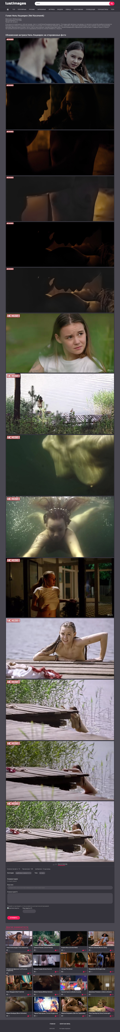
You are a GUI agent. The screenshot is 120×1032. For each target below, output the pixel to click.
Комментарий (11, 892)
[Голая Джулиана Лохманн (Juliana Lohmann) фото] (101, 982)
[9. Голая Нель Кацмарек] (60, 465)
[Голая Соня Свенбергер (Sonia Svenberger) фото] (101, 1004)
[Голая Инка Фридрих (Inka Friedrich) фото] (19, 982)
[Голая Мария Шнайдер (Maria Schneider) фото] (19, 1004)
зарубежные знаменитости (23, 873)
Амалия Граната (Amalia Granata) (71, 992)
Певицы (68, 9)
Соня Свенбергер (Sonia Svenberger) (99, 1013)
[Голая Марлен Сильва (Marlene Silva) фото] (101, 938)
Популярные (22, 9)
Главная (8, 9)
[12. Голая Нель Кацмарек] (60, 648)
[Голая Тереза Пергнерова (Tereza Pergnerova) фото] (46, 1004)
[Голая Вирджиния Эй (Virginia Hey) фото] (101, 960)
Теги (112, 9)
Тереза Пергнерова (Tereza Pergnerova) (46, 1013)
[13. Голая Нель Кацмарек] (60, 710)
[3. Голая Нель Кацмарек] (60, 152)
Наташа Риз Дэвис (67, 969)
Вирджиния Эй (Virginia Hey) (97, 969)
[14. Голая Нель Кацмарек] (60, 770)
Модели (60, 9)
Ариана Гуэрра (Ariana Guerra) (43, 969)
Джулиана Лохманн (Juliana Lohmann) (100, 992)
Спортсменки (78, 9)
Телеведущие (90, 9)
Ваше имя (10, 884)
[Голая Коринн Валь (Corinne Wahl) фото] (73, 938)
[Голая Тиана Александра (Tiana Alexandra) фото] (19, 938)
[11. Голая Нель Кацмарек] (60, 587)
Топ (13, 9)
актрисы (42, 873)
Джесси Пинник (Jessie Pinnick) (43, 947)
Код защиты (26, 908)
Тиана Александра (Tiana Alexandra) (17, 947)
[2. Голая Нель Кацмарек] (60, 107)
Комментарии (12, 879)
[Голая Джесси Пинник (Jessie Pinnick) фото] (46, 938)
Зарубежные (41, 9)
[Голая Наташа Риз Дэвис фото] (73, 960)
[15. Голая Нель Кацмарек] (60, 831)
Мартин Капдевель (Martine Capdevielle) (73, 1013)
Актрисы (52, 9)
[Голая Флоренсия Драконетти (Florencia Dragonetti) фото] (19, 960)
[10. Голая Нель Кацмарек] (60, 527)
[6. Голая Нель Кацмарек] (60, 290)
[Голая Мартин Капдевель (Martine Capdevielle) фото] (73, 1004)
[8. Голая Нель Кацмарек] (60, 404)
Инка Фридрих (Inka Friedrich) (15, 992)
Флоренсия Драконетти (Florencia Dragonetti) (16, 969)
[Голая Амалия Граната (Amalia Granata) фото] (73, 982)
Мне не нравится (56, 864)
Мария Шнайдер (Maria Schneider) (16, 1013)
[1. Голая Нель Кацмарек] (60, 60)
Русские (32, 9)
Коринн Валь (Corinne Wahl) (69, 947)
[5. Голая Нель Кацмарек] (60, 244)
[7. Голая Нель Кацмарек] (60, 343)
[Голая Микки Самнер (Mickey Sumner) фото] (46, 982)
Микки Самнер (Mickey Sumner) (43, 992)
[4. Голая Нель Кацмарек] (60, 198)
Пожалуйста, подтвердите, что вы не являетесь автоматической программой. (28, 906)
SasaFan (57, 1028)
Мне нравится (54, 864)
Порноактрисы (103, 9)
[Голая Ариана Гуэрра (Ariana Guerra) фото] (46, 960)
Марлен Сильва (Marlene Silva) (98, 947)
